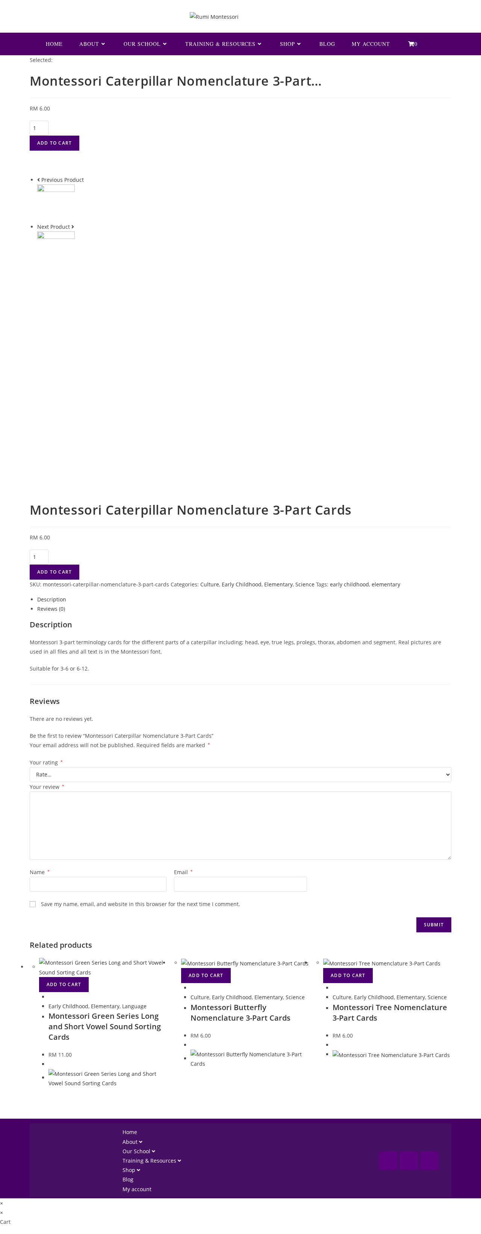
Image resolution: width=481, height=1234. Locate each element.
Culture (209, 584)
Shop (130, 1170)
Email (183, 872)
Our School (137, 1151)
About (131, 1141)
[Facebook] (388, 1160)
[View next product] (72, 226)
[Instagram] (408, 1160)
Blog (128, 1179)
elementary (386, 584)
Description (51, 599)
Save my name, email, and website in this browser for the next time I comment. (140, 904)
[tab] (244, 599)
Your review (47, 786)
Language (134, 1006)
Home (130, 1132)
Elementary (278, 584)
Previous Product (62, 179)
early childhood (349, 584)
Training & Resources (150, 1160)
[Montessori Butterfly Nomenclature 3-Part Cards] (56, 249)
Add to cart (54, 143)
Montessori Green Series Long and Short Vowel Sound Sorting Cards (104, 1026)
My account (137, 1189)
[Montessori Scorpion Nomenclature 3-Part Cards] (56, 202)
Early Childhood (242, 584)
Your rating (46, 762)
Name (40, 872)
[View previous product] (38, 179)
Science (305, 584)
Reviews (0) (51, 608)
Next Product (53, 226)
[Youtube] (429, 1160)
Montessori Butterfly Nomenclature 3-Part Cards (240, 1012)
